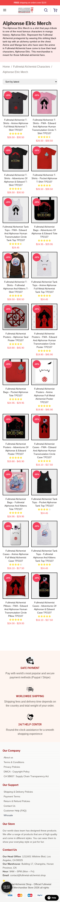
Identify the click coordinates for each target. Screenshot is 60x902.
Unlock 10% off (6, 887)
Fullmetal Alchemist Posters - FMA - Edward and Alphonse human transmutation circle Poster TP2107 (44, 340)
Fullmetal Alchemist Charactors (31, 66)
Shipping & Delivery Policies (18, 791)
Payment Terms (12, 796)
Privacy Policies (12, 767)
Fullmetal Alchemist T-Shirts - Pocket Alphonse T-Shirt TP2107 (44, 178)
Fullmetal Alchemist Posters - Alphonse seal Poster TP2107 (15, 337)
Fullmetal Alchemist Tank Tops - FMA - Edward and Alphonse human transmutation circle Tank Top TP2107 (16, 233)
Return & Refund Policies (17, 801)
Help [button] (54, 898)
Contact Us (9, 806)
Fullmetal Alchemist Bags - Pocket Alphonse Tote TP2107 (15, 392)
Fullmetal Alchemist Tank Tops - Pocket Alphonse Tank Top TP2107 (44, 502)
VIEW (16, 112)
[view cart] (55, 10)
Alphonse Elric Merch (15, 72)
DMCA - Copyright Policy (17, 771)
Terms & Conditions (14, 762)
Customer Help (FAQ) (15, 810)
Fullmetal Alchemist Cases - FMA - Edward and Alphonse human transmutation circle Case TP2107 (44, 451)
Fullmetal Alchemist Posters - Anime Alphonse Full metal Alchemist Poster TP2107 (44, 395)
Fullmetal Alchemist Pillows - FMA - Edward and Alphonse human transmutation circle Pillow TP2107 (16, 609)
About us (8, 757)
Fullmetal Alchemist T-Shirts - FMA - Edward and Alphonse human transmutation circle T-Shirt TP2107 (44, 126)
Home (6, 66)
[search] (46, 10)
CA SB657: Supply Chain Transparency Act (26, 776)
